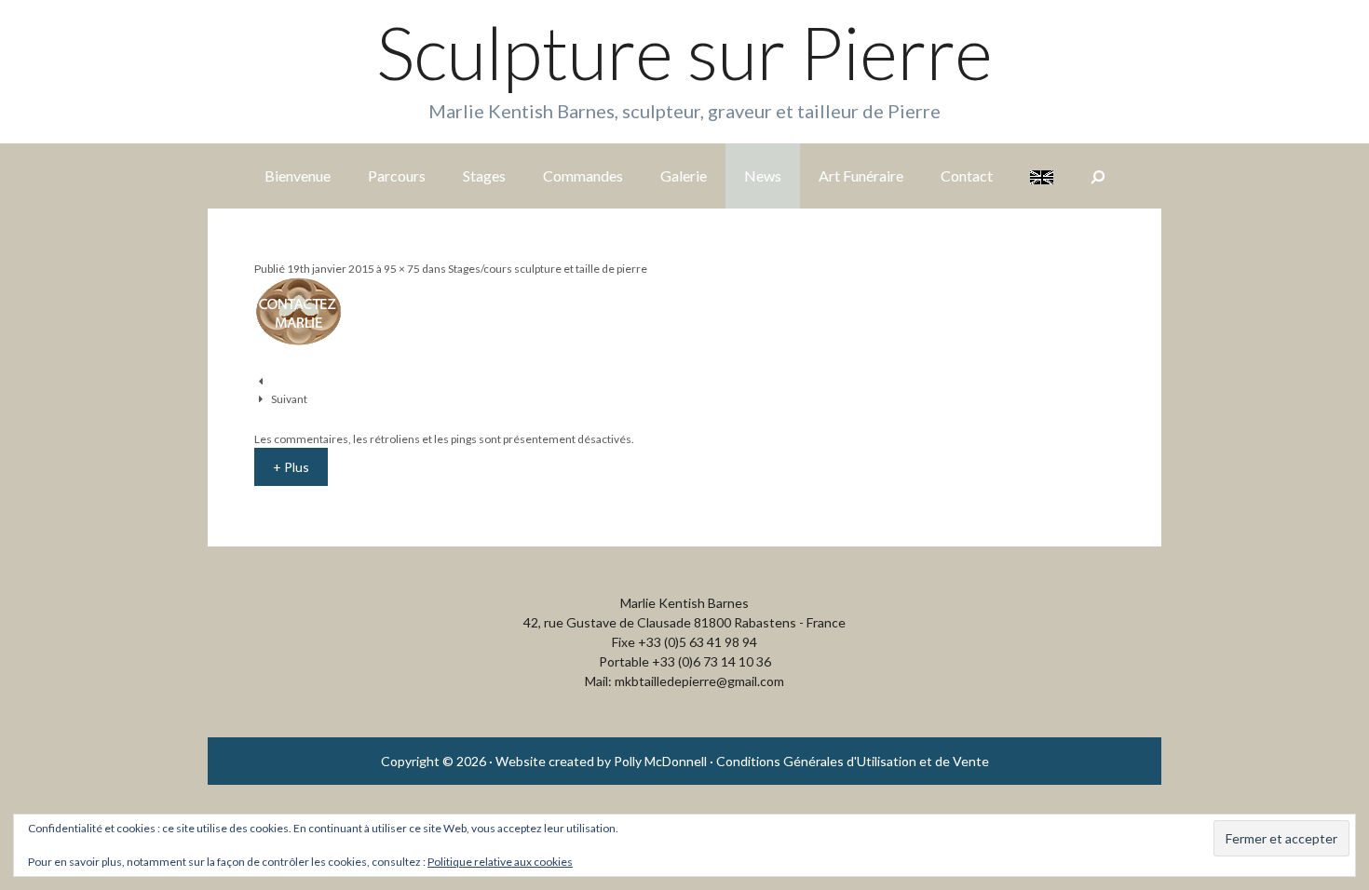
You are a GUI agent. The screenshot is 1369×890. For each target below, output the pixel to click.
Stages (484, 175)
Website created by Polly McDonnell (601, 761)
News (762, 175)
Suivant (289, 399)
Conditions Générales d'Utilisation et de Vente (852, 761)
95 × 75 (402, 269)
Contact (967, 175)
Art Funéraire (861, 175)
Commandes (583, 175)
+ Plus (291, 467)
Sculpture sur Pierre (684, 52)
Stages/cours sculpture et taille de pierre (547, 269)
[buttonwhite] (298, 341)
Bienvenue (297, 175)
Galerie (683, 175)
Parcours (397, 175)
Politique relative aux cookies (500, 862)
